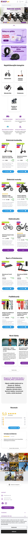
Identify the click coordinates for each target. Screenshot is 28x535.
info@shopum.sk (7, 495)
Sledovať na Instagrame (15, 484)
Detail (8, 250)
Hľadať (25, 5)
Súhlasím (14, 531)
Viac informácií (4, 524)
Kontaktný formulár (7, 507)
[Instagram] (6, 503)
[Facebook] (2, 503)
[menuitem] (7, 79)
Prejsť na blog (14, 370)
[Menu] (26, 1)
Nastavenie (14, 527)
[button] (26, 439)
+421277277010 (7, 498)
